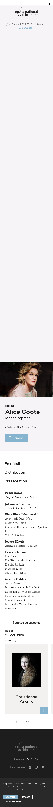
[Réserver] (44, 710)
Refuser (26, 797)
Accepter (11, 797)
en (31, 759)
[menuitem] (28, 759)
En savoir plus (13, 801)
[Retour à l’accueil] (26, 12)
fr (28, 759)
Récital (40, 24)
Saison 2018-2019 (22, 24)
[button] (4, 4)
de (36, 759)
